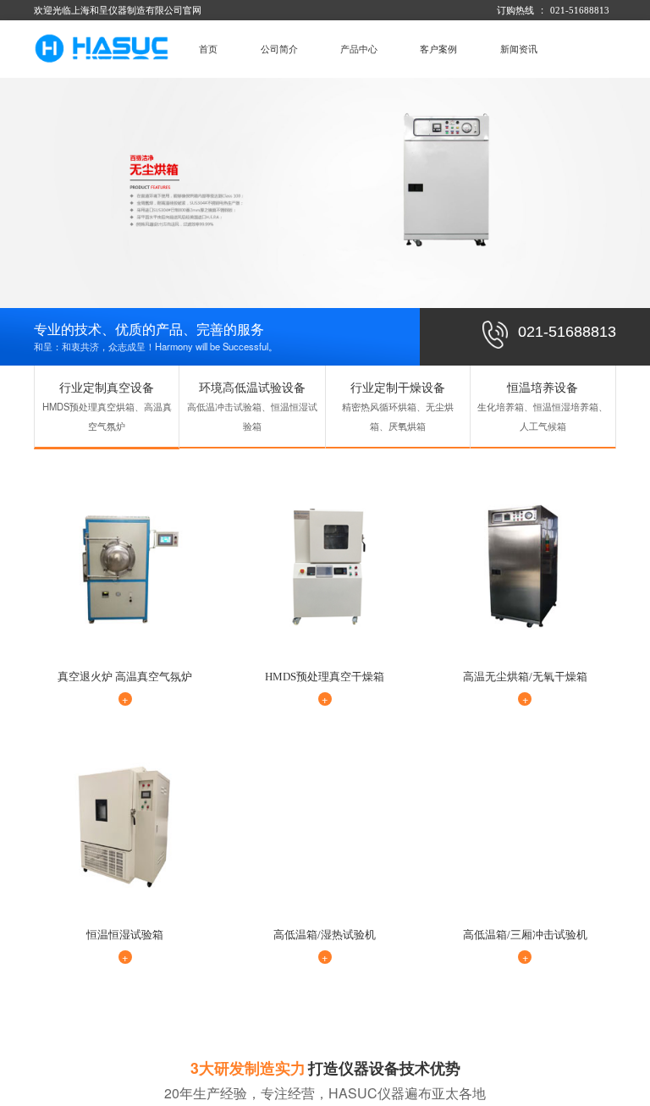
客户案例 (438, 49)
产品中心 (358, 49)
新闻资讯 (518, 49)
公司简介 (279, 49)
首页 (208, 49)
